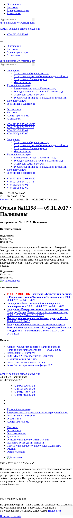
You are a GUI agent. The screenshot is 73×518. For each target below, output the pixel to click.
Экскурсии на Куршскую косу (31, 73)
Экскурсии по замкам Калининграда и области (41, 76)
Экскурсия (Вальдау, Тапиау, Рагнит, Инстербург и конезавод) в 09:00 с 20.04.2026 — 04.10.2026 (38, 312)
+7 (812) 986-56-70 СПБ (20, 127)
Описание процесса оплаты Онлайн (28, 439)
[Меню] (1, 41)
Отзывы (11, 448)
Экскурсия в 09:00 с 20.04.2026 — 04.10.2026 (40, 297)
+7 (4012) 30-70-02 (17, 34)
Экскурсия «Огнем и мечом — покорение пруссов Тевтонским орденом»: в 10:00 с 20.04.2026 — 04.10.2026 (39, 329)
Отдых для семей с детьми (29, 94)
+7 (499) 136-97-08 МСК (21, 124)
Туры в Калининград (19, 85)
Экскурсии (13, 70)
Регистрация (27, 22)
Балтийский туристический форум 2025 (30, 365)
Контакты (12, 7)
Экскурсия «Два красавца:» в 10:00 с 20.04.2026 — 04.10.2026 (35, 305)
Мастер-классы (22, 82)
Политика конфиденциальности (25, 442)
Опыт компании (16, 433)
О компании (14, 4)
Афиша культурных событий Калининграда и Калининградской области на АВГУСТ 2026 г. (34, 348)
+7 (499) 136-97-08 (24, 385)
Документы (13, 436)
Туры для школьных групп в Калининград (38, 91)
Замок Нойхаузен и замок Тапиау (26, 362)
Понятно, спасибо (10, 516)
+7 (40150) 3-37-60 (17, 133)
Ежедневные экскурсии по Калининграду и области (37, 412)
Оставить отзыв (16, 451)
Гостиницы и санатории (21, 103)
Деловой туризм (16, 100)
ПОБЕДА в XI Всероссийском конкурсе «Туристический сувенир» (30, 357)
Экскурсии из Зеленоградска (30, 79)
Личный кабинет (10, 22)
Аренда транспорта (18, 10)
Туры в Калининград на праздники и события (40, 97)
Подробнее (54, 510)
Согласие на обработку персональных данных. (34, 445)
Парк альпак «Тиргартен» (22, 352)
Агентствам (14, 13)
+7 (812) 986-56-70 (24, 388)
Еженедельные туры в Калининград (35, 88)
